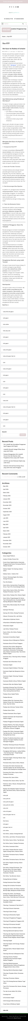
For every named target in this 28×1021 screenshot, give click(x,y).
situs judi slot (6, 798)
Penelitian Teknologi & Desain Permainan (13, 744)
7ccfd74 (6, 51)
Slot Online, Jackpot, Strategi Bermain (13, 833)
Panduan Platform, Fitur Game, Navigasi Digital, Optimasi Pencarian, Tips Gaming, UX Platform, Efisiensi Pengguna (13, 726)
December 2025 (7, 502)
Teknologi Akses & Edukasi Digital (12, 927)
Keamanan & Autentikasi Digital (11, 637)
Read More (5, 305)
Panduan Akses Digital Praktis (11, 694)
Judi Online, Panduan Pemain (10, 629)
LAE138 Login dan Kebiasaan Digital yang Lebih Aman (13, 1)
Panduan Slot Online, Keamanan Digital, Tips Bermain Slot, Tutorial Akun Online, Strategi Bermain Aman (13, 733)
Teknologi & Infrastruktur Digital (11, 915)
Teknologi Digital (7, 940)
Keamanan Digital (7, 665)
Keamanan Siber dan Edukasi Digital (12, 684)
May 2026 (5, 486)
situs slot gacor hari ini (9, 356)
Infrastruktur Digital (8, 625)
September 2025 (7, 511)
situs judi (5, 795)
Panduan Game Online (9, 710)
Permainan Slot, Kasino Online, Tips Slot (13, 780)
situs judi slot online (8, 805)
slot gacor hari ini (7, 827)
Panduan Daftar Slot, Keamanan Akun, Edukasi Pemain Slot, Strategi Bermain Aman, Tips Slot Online (13, 702)
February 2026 (6, 495)
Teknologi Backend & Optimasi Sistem (13, 930)
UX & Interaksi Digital (8, 997)
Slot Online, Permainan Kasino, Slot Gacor (14, 859)
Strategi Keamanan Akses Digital (11, 882)
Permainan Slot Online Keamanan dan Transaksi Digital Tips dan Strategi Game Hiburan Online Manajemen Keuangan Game (14, 767)
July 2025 (5, 518)
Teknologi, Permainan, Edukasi (11, 978)
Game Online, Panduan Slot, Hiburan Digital (14, 595)
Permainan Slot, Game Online (10, 777)
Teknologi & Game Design (10, 911)
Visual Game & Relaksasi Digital (11, 1004)
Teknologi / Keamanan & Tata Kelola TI (13, 905)
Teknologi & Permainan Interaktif (11, 924)
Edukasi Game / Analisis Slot (10, 574)
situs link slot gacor (8, 311)
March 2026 (6, 492)
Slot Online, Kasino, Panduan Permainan (13, 843)
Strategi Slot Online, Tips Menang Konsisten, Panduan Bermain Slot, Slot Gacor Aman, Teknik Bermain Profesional (13, 895)
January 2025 (6, 537)
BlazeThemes (17, 1018)
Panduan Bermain (7, 697)
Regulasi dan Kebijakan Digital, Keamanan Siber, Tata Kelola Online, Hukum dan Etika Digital (14, 790)
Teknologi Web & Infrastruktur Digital (12, 970)
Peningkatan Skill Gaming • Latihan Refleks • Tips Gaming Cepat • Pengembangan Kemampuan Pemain (14, 752)
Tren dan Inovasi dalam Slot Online (12, 991)
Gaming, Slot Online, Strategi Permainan (13, 613)
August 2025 (6, 515)
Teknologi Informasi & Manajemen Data (13, 953)
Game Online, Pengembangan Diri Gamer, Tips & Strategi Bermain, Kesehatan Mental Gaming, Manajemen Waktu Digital (14, 600)
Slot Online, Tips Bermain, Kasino (11, 876)
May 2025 (5, 524)
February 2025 (6, 534)
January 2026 (6, 499)
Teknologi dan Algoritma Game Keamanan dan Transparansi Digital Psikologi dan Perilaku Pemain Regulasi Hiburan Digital (14, 935)
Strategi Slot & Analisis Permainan (12, 885)
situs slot (5, 400)
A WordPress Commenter (10, 477)
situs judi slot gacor (8, 801)
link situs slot (6, 330)
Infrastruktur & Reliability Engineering (12, 622)
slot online (6, 324)
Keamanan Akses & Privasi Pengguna (12, 643)
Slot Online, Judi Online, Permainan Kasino (14, 837)
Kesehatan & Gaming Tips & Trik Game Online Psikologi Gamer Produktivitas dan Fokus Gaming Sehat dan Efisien (14, 689)
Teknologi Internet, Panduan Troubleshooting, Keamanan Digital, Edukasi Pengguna (12, 958)
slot (4, 362)
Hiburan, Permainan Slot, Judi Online (12, 616)
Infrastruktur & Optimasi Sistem (11, 619)
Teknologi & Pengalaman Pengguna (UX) (13, 921)
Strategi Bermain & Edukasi (10, 879)
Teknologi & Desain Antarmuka (11, 908)
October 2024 (6, 547)
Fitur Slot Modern (7, 582)
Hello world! (22, 477)
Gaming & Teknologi (8, 609)
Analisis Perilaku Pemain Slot (11, 559)
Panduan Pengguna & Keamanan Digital (13, 721)
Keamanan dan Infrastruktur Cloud (12, 661)
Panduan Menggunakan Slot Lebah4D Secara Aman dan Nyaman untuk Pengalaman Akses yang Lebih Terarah (14, 456)
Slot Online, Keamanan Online (10, 846)
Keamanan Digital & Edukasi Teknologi (13, 668)
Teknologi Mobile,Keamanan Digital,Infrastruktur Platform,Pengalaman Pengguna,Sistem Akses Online (14, 965)
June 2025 (5, 521)
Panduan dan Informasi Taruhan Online (13, 707)
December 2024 (7, 540)
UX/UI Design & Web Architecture (11, 1001)
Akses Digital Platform (9, 556)
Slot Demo (6, 821)
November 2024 (7, 543)
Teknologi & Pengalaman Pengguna (12, 918)
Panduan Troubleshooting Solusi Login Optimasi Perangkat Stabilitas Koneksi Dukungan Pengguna (13, 739)
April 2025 (5, 527)
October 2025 (6, 508)
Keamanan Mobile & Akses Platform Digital (14, 681)
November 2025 (7, 505)
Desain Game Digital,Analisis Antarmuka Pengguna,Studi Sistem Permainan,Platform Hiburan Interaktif (14, 564)
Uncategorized (7, 994)
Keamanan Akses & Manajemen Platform (13, 640)
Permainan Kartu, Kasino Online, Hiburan (13, 762)
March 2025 (6, 531)
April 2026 (5, 489)
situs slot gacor (7, 350)
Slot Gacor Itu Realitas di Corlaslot (13, 49)
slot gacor (13, 65)
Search (4, 432)
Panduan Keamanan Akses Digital (12, 713)
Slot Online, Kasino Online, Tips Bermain (13, 840)
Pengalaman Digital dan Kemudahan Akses (14, 748)
